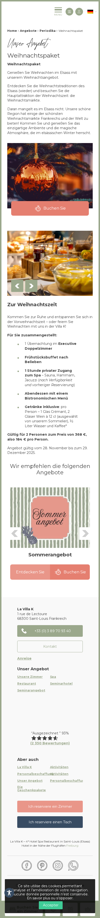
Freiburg (72, 845)
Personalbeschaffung (35, 774)
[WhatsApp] (73, 865)
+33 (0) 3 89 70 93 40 (52, 631)
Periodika (48, 31)
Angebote (28, 31)
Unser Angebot (29, 780)
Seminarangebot (31, 690)
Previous (17, 286)
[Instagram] (57, 865)
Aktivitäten (59, 767)
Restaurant (26, 683)
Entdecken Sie (30, 572)
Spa (53, 677)
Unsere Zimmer (30, 677)
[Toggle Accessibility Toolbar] (9, 892)
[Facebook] (26, 865)
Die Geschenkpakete (31, 788)
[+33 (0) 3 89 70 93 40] (69, 12)
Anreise (24, 658)
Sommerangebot (50, 555)
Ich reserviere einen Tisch (50, 822)
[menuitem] (90, 12)
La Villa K (24, 767)
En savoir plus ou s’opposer (50, 898)
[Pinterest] (42, 865)
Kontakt (50, 646)
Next (31, 286)
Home (12, 31)
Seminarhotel (61, 683)
